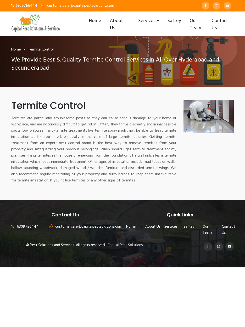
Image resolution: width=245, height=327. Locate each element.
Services (171, 227)
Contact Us (220, 24)
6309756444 (26, 6)
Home (95, 21)
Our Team (195, 24)
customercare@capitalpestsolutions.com (80, 6)
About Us (116, 24)
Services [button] (147, 21)
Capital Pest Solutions (125, 245)
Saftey (174, 21)
